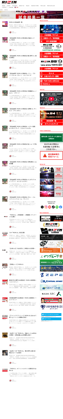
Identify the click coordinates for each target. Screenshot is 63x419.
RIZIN (13, 31)
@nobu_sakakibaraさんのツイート (48, 316)
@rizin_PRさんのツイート (46, 320)
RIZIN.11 (5, 15)
